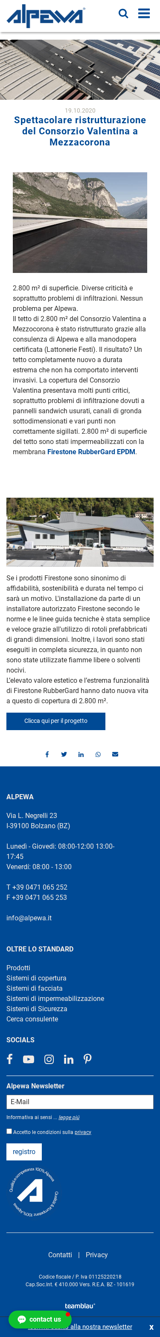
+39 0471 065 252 (39, 887)
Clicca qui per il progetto (55, 721)
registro (24, 1152)
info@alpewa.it (29, 918)
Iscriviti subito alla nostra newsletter (80, 1327)
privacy (83, 1132)
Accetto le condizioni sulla (52, 1132)
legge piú (68, 1117)
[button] (46, 754)
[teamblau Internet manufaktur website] (80, 1304)
